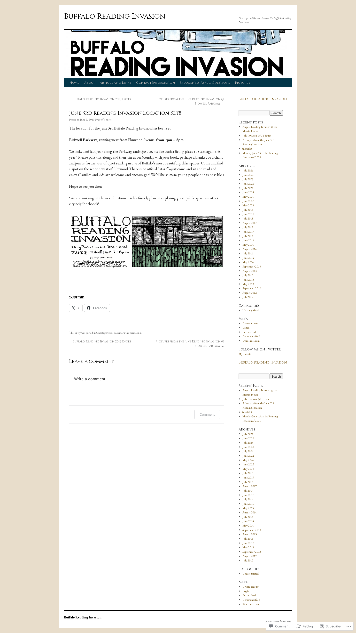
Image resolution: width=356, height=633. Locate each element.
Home (74, 83)
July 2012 (247, 297)
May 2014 (248, 262)
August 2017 (249, 223)
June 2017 (248, 232)
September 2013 (251, 266)
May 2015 (248, 245)
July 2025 (247, 179)
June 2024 (248, 192)
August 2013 (249, 271)
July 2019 (247, 210)
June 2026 (248, 175)
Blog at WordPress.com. (279, 622)
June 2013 (248, 280)
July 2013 (247, 275)
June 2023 (248, 201)
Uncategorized (104, 333)
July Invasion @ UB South (256, 136)
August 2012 (249, 293)
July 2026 (247, 170)
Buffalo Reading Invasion (114, 16)
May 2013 (248, 284)
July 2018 (247, 218)
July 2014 (247, 253)
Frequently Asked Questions (205, 83)
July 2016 (247, 236)
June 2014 (248, 258)
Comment (207, 414)
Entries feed (249, 332)
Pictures (242, 83)
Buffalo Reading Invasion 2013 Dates (100, 99)
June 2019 (248, 214)
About (89, 83)
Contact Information (155, 83)
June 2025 (248, 184)
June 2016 (248, 240)
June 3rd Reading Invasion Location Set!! (125, 113)
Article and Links (115, 83)
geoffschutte (105, 120)
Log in (245, 328)
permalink (135, 333)
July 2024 (247, 188)
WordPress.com (251, 341)
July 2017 (247, 227)
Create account (250, 323)
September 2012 (251, 288)
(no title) (247, 149)
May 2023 (248, 205)
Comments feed (251, 336)
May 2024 (248, 197)
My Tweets (245, 354)
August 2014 (249, 249)
